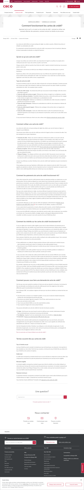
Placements (48, 12)
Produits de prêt (40, 12)
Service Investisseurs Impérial (49, 457)
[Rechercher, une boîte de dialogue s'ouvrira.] (57, 6)
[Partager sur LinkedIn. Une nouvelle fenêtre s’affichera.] (80, 38)
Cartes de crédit (19, 12)
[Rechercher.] (65, 397)
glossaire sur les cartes (49, 380)
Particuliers (6, 1)
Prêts (6, 461)
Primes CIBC (46, 473)
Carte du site (7, 471)
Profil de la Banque (27, 460)
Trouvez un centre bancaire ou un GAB (18, 438)
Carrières (26, 468)
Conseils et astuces (49, 21)
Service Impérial (27, 1)
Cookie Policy (26, 484)
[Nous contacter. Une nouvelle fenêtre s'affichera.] (64, 6)
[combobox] (42, 397)
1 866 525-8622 (58, 315)
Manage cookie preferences (55, 484)
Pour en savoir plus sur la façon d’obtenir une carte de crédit (30, 332)
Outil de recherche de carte (56, 117)
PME (11, 1)
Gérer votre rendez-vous (65, 442)
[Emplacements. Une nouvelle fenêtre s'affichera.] (60, 6)
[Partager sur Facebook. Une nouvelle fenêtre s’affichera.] (77, 38)
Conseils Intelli (76, 12)
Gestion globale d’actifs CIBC (49, 465)
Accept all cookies (74, 484)
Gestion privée (34, 1)
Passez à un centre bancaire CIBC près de (36, 316)
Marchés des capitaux (48, 471)
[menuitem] (69, 1)
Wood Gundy (46, 461)
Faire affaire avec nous (65, 12)
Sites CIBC (47, 1)
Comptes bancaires (8, 12)
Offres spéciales (70, 1)
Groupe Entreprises (18, 1)
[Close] (81, 480)
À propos (41, 1)
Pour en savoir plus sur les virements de (52, 146)
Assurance (55, 12)
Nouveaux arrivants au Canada (50, 475)
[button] (77, 1)
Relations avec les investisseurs (30, 464)
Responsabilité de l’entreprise (29, 462)
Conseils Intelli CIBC (8, 469)
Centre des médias (27, 466)
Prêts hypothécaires (29, 12)
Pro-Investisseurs (47, 459)
